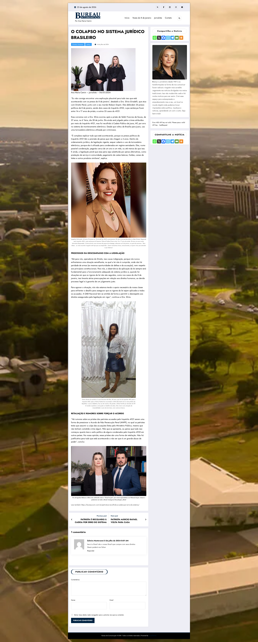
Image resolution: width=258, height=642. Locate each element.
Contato (168, 17)
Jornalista (158, 17)
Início (127, 17)
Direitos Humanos (77, 44)
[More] (181, 38)
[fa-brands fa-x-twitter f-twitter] (158, 7)
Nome (73, 600)
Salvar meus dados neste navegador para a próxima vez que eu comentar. (99, 615)
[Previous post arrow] (71, 519)
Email (111, 600)
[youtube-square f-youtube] (170, 7)
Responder (90, 551)
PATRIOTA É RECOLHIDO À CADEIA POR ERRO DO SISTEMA (91, 521)
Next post (114, 516)
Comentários (75, 579)
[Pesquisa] (179, 18)
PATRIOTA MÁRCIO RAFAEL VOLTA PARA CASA (124, 521)
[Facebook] (163, 38)
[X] (159, 38)
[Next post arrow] (145, 519)
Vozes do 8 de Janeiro (141, 17)
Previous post (102, 516)
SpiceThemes (152, 636)
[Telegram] (172, 38)
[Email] (177, 38)
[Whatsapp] (155, 38)
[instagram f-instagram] (176, 7)
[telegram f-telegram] (182, 7)
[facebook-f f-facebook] (164, 7)
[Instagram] (168, 38)
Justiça (88, 44)
